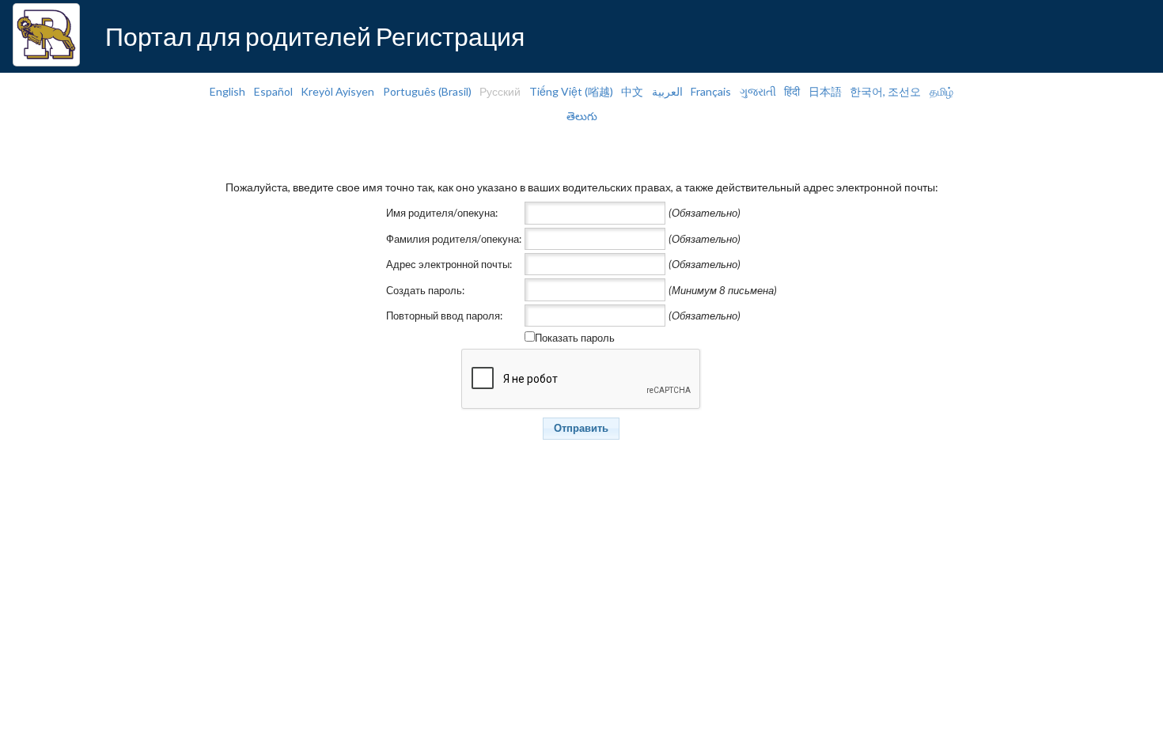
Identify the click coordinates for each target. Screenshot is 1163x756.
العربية (667, 91)
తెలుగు (581, 116)
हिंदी (792, 91)
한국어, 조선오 (885, 91)
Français (711, 91)
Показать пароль (575, 337)
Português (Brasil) (427, 91)
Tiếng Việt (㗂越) (571, 91)
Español (273, 91)
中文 (632, 91)
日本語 (825, 91)
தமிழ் (941, 91)
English (227, 91)
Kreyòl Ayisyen (337, 91)
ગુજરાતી (758, 91)
